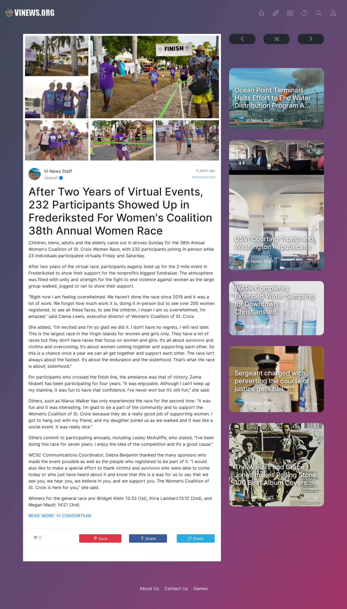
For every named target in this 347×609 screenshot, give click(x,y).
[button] (148, 538)
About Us (149, 588)
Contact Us (176, 588)
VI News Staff (58, 171)
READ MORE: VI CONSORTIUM (59, 515)
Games (201, 588)
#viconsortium (204, 177)
